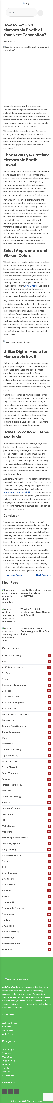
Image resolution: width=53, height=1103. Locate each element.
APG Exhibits (31, 286)
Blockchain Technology (26, 685)
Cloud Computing (26, 732)
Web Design (26, 937)
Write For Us (8, 1034)
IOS (26, 820)
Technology (26, 914)
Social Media (26, 884)
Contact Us (7, 1030)
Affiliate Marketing (26, 655)
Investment (26, 814)
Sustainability (26, 902)
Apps (26, 661)
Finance (26, 779)
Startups (26, 896)
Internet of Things (26, 808)
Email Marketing (26, 773)
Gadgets (26, 790)
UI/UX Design (26, 925)
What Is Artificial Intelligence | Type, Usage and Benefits (35, 612)
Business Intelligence (26, 702)
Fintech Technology (26, 784)
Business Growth (26, 696)
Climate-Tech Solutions (26, 726)
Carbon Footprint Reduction (26, 714)
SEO (26, 867)
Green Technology (26, 796)
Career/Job (26, 720)
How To (26, 802)
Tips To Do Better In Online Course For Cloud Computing (35, 593)
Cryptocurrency (26, 755)
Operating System (26, 843)
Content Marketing (26, 749)
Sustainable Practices (26, 908)
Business (26, 691)
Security (26, 861)
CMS (26, 738)
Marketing (26, 831)
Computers (26, 743)
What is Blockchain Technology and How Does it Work (35, 631)
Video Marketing (26, 931)
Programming (26, 849)
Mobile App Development (26, 837)
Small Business (26, 873)
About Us (6, 1026)
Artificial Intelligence (26, 667)
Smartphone (26, 878)
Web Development (26, 943)
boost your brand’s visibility (17, 492)
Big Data (26, 673)
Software (26, 890)
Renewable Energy (26, 855)
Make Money (26, 826)
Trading (26, 920)
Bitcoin (26, 679)
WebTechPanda (9, 1023)
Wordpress (26, 949)
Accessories (8, 1075)
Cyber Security (26, 761)
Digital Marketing (26, 767)
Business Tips (26, 708)
